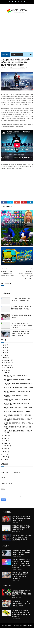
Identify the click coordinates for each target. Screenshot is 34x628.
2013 (4, 451)
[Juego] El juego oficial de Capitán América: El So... (18, 423)
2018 (4, 347)
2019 (4, 345)
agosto (6, 370)
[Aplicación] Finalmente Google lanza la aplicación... (16, 403)
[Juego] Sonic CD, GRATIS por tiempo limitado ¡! (17, 241)
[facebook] (9, 2)
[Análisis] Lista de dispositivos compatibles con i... (17, 415)
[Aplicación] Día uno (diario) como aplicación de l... (18, 411)
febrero (7, 446)
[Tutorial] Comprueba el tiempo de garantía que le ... (18, 383)
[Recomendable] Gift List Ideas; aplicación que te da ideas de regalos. (21, 603)
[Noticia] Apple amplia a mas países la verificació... (15, 375)
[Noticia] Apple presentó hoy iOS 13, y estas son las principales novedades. (21, 537)
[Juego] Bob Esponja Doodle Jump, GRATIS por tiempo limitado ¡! (17, 260)
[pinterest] (21, 2)
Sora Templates (11, 625)
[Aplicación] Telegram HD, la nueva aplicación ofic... (18, 387)
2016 (4, 352)
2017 (4, 350)
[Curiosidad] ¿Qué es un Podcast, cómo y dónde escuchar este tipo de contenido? (20, 576)
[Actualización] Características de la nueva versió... (18, 379)
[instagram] (15, 2)
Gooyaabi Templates (27, 625)
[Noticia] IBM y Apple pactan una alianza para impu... (18, 407)
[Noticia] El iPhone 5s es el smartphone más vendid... (17, 392)
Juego (12, 70)
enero (6, 448)
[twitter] (12, 2)
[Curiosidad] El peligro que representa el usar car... (17, 399)
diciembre (7, 360)
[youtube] (18, 2)
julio (6, 373)
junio (6, 436)
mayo (6, 438)
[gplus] (24, 2)
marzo (6, 443)
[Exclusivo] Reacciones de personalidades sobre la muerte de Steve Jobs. (22, 325)
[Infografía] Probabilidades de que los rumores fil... (16, 396)
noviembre (7, 362)
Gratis (8, 70)
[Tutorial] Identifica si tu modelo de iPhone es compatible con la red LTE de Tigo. (21, 593)
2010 (4, 459)
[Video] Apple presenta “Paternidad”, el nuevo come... (18, 427)
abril (6, 441)
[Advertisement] (17, 32)
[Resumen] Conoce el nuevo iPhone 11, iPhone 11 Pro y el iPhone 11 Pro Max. (20, 333)
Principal (5, 54)
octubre (7, 365)
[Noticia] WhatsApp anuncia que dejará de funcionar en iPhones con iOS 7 (21, 518)
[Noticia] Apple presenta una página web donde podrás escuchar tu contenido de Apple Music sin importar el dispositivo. (21, 563)
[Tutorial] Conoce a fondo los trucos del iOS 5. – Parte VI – (21, 308)
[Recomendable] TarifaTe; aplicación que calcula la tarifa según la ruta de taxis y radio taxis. (22, 613)
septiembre (8, 368)
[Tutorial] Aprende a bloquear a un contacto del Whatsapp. (21, 300)
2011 (4, 457)
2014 (4, 358)
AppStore (3, 70)
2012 (4, 454)
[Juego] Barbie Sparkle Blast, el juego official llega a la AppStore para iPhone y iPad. (16, 222)
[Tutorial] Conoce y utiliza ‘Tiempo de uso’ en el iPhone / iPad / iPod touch (21, 528)
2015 (4, 355)
